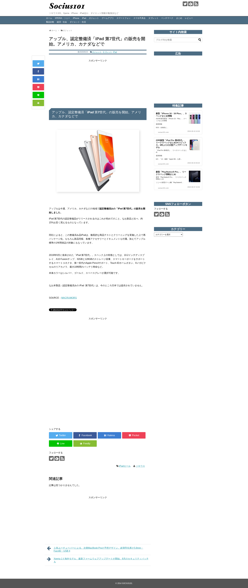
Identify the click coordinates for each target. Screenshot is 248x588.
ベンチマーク (167, 18)
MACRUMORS (69, 298)
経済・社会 (62, 22)
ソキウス (140, 466)
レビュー (189, 18)
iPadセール (125, 466)
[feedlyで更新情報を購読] (190, 3)
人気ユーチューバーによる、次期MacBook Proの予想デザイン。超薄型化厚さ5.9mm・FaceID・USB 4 (98, 549)
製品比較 (50, 22)
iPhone (76, 18)
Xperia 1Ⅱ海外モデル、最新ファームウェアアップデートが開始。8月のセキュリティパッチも (101, 560)
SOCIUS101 (127, 583)
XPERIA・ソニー (62, 18)
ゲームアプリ (108, 18)
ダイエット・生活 (78, 22)
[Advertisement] (98, 83)
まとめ (179, 18)
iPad (84, 18)
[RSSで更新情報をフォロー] (196, 3)
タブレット (153, 18)
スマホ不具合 (139, 18)
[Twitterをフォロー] (185, 3)
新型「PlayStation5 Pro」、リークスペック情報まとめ (171, 173)
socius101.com (163, 132)
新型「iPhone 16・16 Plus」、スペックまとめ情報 (171, 114)
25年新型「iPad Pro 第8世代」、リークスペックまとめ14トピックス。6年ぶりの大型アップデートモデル (171, 144)
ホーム (49, 18)
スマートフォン (124, 18)
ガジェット (94, 18)
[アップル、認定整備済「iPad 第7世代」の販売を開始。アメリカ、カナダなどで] (38, 79)
